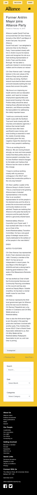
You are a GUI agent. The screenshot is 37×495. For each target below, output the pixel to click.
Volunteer (6, 453)
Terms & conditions (9, 463)
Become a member (9, 445)
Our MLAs (6, 436)
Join (6, 2)
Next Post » (29, 357)
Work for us (7, 451)
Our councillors (8, 432)
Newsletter (6, 449)
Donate (30, 2)
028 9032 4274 (8, 478)
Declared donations (9, 459)
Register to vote (8, 461)
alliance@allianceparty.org (11, 481)
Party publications (9, 419)
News (5, 422)
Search (5, 424)
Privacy (5, 466)
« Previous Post (9, 357)
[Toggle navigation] (29, 8)
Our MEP (6, 434)
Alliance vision (8, 415)
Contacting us (7, 438)
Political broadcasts (9, 417)
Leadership (7, 430)
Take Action (17, 2)
